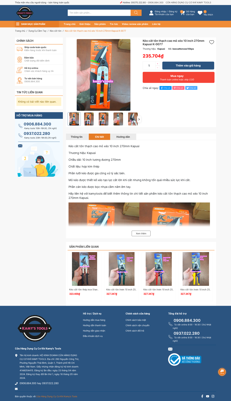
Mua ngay (177, 77)
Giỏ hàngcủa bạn (190, 13)
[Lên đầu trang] (226, 387)
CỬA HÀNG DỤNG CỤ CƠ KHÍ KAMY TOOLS (188, 2)
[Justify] (135, 13)
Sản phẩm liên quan (84, 246)
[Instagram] (212, 397)
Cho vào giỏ (84, 273)
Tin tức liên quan (29, 92)
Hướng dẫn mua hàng (94, 320)
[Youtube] (207, 397)
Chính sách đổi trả (135, 330)
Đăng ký (173, 11)
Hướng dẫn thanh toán (94, 325)
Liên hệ (156, 24)
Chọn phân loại (84, 258)
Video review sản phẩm (135, 24)
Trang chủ (69, 24)
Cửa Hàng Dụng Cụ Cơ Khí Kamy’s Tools (56, 396)
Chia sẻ (166, 88)
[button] (139, 119)
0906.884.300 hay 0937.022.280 (39, 383)
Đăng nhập (160, 11)
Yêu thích (208, 14)
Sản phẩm (100, 24)
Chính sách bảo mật (136, 320)
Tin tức (114, 24)
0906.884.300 (155, 2)
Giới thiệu (84, 24)
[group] (104, 75)
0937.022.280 (37, 133)
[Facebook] (202, 397)
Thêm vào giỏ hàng (188, 65)
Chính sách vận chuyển (137, 325)
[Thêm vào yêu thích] (212, 42)
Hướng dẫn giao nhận (94, 330)
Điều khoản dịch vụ (93, 336)
